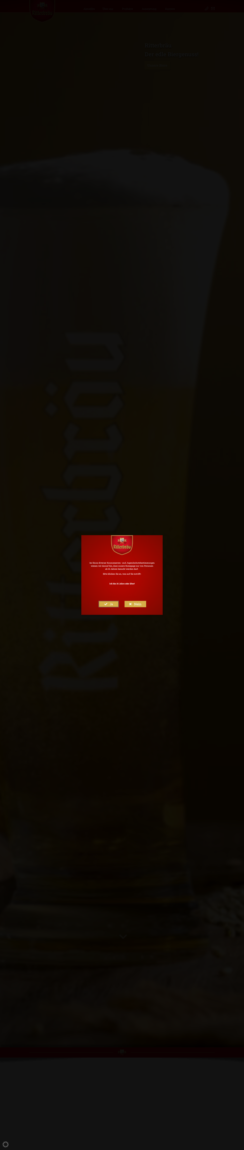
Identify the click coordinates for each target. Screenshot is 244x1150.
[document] (122, 575)
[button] (5, 1144)
